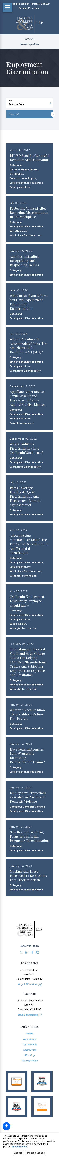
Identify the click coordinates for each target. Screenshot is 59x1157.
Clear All (13, 114)
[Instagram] (37, 952)
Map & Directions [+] (29, 984)
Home (29, 1033)
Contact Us (29, 1049)
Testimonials (29, 1044)
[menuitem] (29, 1033)
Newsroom (29, 1038)
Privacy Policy (29, 1060)
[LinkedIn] (26, 952)
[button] (6, 1126)
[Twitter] (21, 952)
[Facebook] (32, 952)
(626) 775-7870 (29, 44)
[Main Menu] (7, 7)
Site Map (29, 1055)
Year (11, 100)
